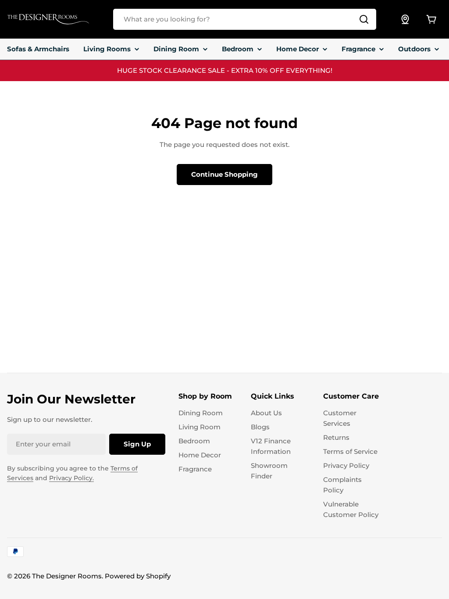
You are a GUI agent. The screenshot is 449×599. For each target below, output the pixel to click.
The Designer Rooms (67, 576)
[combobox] (244, 19)
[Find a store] (405, 19)
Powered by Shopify (138, 576)
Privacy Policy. (71, 478)
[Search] (364, 19)
